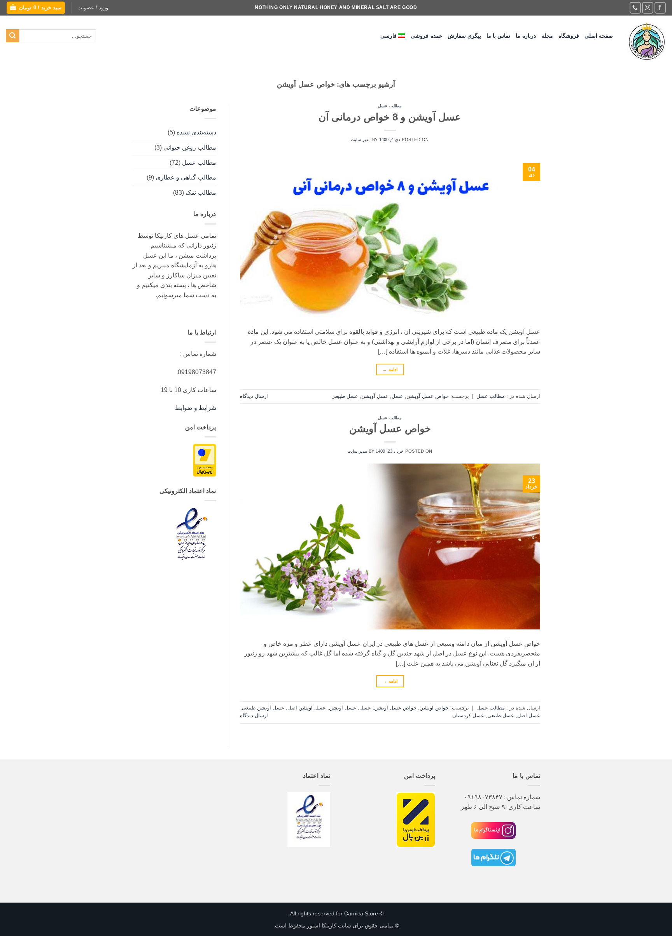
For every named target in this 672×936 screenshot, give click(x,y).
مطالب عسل (390, 105)
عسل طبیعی (344, 396)
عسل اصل (528, 715)
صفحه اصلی (598, 36)
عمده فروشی (426, 36)
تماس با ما (498, 36)
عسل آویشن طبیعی (263, 708)
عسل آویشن (374, 396)
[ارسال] (12, 35)
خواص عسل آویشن (427, 396)
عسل (397, 396)
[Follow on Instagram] (647, 7)
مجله (547, 36)
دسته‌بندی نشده (196, 132)
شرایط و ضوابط (195, 407)
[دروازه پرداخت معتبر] (204, 460)
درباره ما (526, 36)
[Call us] (635, 7)
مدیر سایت (361, 139)
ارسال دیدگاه (254, 396)
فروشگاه (568, 36)
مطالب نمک (201, 192)
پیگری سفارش (464, 36)
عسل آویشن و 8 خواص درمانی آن (389, 117)
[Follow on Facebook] (660, 7)
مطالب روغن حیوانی (189, 147)
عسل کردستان (468, 715)
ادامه (389, 369)
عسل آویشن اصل (306, 708)
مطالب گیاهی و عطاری (186, 177)
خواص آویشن (434, 708)
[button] (92, 8)
